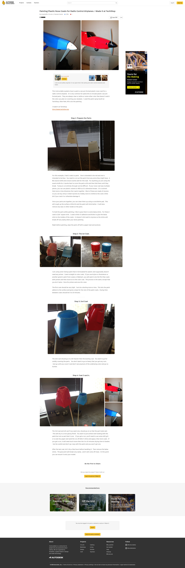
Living (91, 547)
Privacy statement (78, 565)
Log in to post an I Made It (92, 476)
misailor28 (44, 14)
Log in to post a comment (93, 534)
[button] (121, 17)
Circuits (51, 14)
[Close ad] (146, 52)
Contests (29, 3)
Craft (81, 552)
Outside (92, 549)
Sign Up (180, 3)
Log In (172, 3)
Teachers (36, 3)
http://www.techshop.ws (60, 109)
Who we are (109, 554)
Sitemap (108, 552)
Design (82, 549)
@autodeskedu (131, 548)
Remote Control (58, 14)
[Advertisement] (136, 72)
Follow (64, 79)
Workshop (83, 547)
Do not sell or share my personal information (107, 565)
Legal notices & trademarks (127, 565)
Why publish (109, 545)
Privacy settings (89, 565)
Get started (109, 547)
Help (107, 549)
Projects (21, 3)
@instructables (131, 545)
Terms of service (67, 565)
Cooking (92, 545)
